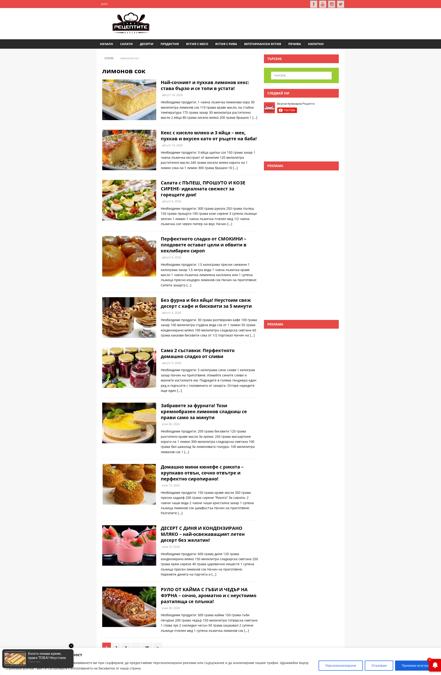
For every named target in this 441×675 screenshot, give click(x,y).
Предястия (170, 44)
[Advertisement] (256, 23)
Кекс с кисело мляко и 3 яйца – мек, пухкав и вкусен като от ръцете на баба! (209, 136)
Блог (104, 4)
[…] (254, 117)
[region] (220, 661)
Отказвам (379, 665)
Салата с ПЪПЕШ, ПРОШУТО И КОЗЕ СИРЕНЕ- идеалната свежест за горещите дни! (203, 189)
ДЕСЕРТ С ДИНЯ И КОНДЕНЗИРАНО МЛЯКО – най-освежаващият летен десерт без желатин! (203, 534)
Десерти (146, 44)
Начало (106, 44)
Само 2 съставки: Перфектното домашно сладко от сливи (198, 353)
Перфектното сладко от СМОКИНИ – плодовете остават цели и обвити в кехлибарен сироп (203, 245)
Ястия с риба (226, 44)
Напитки (316, 44)
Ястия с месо (197, 44)
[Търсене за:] (301, 75)
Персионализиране (340, 665)
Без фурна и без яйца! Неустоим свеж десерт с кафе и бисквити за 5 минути (206, 303)
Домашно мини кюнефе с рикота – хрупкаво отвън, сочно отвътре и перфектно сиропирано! (202, 473)
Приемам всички (415, 665)
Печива (294, 44)
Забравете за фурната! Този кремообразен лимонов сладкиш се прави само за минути (204, 411)
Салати (126, 44)
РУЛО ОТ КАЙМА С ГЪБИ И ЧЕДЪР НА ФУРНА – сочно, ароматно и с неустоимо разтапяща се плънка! (208, 595)
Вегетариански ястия (262, 44)
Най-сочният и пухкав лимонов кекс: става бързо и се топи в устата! (205, 85)
